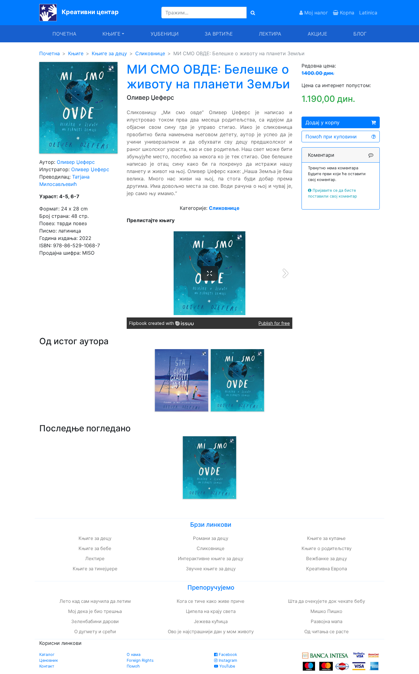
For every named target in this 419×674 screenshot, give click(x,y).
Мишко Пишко (326, 611)
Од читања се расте (326, 631)
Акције (317, 34)
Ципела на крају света (211, 611)
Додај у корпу (323, 122)
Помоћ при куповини (331, 136)
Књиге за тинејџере (95, 569)
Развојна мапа (326, 621)
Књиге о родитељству (327, 548)
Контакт (46, 666)
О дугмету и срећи (95, 631)
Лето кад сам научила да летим (95, 601)
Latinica (368, 13)
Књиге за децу (109, 53)
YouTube (226, 666)
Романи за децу (210, 538)
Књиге (75, 53)
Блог (360, 34)
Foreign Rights (140, 660)
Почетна (64, 34)
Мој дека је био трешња (95, 611)
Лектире (95, 558)
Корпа (346, 13)
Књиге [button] (111, 34)
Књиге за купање (326, 538)
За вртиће (219, 34)
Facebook (227, 654)
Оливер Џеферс (76, 162)
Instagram (227, 660)
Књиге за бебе (95, 548)
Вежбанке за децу (326, 558)
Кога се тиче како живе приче (210, 601)
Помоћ (133, 666)
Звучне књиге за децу (211, 569)
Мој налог (315, 13)
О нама (133, 654)
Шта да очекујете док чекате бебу (326, 601)
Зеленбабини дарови (95, 621)
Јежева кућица (211, 621)
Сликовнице (150, 53)
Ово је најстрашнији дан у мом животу (211, 631)
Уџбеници (165, 34)
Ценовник (48, 660)
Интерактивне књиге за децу (210, 558)
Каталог (47, 654)
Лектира (270, 34)
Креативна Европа (326, 569)
